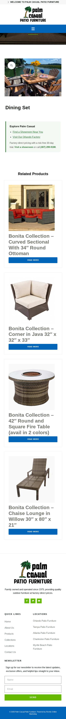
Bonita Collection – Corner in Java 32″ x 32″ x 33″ (32, 334)
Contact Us (10, 652)
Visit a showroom (23, 147)
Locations (9, 646)
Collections (10, 640)
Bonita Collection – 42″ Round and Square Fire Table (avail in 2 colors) (31, 423)
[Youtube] (39, 601)
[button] (33, 29)
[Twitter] (33, 601)
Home (8, 621)
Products (9, 633)
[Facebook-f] (26, 601)
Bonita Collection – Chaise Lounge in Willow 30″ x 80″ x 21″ (31, 516)
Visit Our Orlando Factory (26, 137)
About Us (9, 627)
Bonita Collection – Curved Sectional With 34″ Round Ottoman (31, 244)
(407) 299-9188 (48, 147)
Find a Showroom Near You (28, 132)
